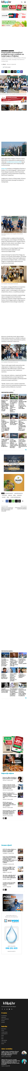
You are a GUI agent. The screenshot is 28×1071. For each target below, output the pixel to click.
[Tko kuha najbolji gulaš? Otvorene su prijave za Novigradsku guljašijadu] (20, 877)
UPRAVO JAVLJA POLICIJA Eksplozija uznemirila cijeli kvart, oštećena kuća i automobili (7, 509)
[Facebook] (2, 71)
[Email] (12, 71)
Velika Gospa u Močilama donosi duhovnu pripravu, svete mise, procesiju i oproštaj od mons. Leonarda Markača (10, 1053)
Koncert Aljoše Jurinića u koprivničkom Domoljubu (10, 778)
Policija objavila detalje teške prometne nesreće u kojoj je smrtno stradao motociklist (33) (10, 786)
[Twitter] (12, 1009)
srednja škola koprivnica (18, 493)
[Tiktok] (4, 1009)
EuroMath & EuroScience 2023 (14, 162)
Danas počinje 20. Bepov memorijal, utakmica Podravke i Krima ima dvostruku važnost (9, 812)
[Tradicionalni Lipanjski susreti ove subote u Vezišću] (20, 884)
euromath (3, 497)
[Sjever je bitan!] (7, 2)
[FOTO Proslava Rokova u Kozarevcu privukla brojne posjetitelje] (20, 851)
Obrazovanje (11, 50)
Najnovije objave (7, 773)
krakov (8, 497)
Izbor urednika (6, 1049)
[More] (22, 501)
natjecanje (10, 495)
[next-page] (6, 818)
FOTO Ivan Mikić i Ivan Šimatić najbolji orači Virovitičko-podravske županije (9, 869)
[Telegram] (18, 71)
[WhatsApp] (9, 71)
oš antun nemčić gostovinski (15, 497)
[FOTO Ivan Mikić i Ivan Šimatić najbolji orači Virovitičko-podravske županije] (20, 869)
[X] (5, 71)
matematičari (19, 495)
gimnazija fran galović (9, 493)
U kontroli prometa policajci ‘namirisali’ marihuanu (21, 508)
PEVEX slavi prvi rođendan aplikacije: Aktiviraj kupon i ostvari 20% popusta (9, 804)
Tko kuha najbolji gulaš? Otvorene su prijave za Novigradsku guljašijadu (9, 876)
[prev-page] (3, 818)
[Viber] (21, 71)
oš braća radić (4, 495)
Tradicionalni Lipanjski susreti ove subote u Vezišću (9, 884)
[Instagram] (7, 1009)
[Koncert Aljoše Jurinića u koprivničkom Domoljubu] (20, 779)
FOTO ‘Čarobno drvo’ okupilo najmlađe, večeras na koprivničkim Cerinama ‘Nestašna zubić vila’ (10, 795)
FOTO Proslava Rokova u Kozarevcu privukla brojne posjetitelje (9, 850)
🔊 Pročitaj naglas (6, 67)
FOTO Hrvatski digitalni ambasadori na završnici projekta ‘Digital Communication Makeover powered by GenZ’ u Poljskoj (10, 859)
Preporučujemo (5, 50)
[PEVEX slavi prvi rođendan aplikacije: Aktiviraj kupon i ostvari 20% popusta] (20, 804)
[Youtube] (9, 1009)
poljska (14, 495)
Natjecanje (4, 168)
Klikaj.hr (4, 64)
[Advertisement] (14, 37)
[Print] (15, 71)
